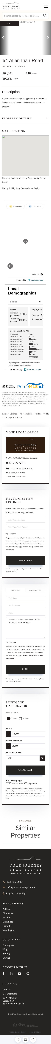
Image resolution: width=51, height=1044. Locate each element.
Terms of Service (13, 681)
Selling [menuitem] (6, 953)
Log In (10, 893)
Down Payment (14, 741)
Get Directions (10, 993)
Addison (7, 909)
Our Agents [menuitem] (8, 945)
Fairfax (38, 414)
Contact (6, 989)
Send (25, 669)
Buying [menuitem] (6, 957)
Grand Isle (8, 921)
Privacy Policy (28, 547)
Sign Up (20, 893)
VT (20, 414)
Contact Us (10, 477)
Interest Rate (13, 753)
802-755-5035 (16, 463)
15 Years (25, 719)
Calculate (25, 770)
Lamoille (7, 926)
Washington (8, 930)
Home (4, 414)
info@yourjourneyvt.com (21, 887)
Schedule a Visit (35, 590)
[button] (44, 16)
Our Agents (21, 477)
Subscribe (25, 560)
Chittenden (8, 913)
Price (9, 729)
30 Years (13, 719)
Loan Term (12, 713)
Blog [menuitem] (5, 949)
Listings (13, 414)
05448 (46, 414)
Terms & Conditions (17, 1032)
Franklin (28, 414)
